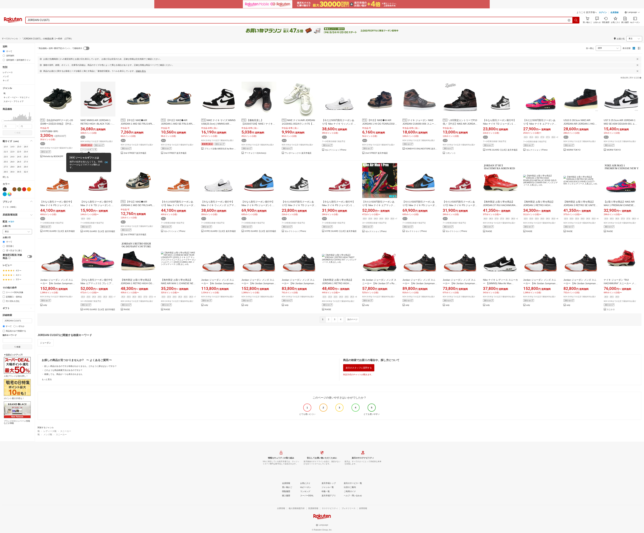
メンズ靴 (47, 434)
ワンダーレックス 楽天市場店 (298, 153)
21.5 (6, 152)
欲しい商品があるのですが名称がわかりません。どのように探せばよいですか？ (80, 366)
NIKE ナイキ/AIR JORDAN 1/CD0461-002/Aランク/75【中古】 (298, 124)
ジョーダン (45, 343)
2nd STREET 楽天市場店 (135, 153)
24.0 (12, 157)
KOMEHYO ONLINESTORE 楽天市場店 (421, 149)
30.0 (12, 172)
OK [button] (106, 162)
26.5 (19, 162)
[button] (632, 13)
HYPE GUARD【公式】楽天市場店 (502, 150)
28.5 (19, 167)
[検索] (576, 20)
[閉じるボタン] (637, 59)
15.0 (19, 147)
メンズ (6, 76)
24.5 (19, 157)
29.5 (6, 172)
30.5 (19, 172)
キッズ (6, 80)
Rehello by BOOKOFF (53, 156)
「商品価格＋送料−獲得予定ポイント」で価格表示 (59, 48)
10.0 (6, 147)
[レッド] (24, 189)
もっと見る (47, 379)
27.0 (26, 162)
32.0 (26, 172)
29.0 (26, 167)
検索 (18, 133)
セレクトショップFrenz (335, 150)
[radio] (4, 51)
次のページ (352, 319)
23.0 (26, 152)
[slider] (3, 121)
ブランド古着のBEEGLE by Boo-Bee (220, 149)
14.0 (12, 147)
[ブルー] (5, 194)
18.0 (26, 147)
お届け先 (7, 226)
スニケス (611, 309)
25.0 (26, 157)
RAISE (489, 231)
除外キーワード (10, 335)
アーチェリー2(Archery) (255, 153)
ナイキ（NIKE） (10, 207)
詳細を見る (141, 71)
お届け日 (7, 237)
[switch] (29, 256)
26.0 (12, 162)
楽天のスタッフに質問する (359, 368)
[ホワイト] (10, 189)
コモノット (451, 153)
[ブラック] (5, 189)
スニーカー (65, 431)
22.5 (19, 152)
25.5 (6, 162)
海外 (12, 221)
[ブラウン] (14, 189)
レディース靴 (50, 431)
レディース (8, 72)
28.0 (12, 167)
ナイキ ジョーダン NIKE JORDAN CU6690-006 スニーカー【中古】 (419, 124)
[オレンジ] (29, 189)
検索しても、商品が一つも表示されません (63, 374)
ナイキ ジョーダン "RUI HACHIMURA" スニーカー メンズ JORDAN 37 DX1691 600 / (620, 283)
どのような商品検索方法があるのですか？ (63, 370)
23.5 (6, 157)
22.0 (12, 152)
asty (45, 305)
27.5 (6, 167)
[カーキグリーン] (19, 189)
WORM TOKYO (573, 150)
